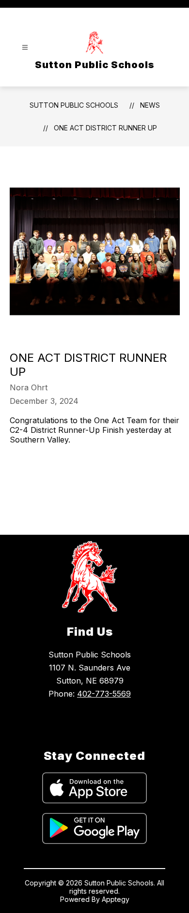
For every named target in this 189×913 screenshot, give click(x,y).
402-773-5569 (104, 694)
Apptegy (115, 899)
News (150, 105)
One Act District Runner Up (105, 128)
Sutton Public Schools (74, 105)
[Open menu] (25, 47)
